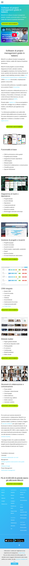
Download (22, 497)
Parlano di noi (4, 504)
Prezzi (2, 495)
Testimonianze (14, 522)
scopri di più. (21, 553)
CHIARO (14, 563)
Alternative (13, 525)
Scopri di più (7, 306)
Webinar (12, 495)
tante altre (7, 79)
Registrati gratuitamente (9, 23)
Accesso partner (23, 530)
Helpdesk (13, 492)
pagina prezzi (4, 120)
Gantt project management (8, 470)
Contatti (3, 501)
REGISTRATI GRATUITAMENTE (9, 215)
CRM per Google (5, 466)
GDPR (15, 99)
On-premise (16, 87)
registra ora (12, 102)
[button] (2, 2)
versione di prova (5, 436)
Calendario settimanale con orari (9, 457)
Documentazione (23, 500)
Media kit (3, 498)
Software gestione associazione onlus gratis (12, 461)
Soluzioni (13, 520)
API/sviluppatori (23, 517)
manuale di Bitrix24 (7, 423)
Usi (11, 528)
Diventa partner (23, 527)
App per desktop (23, 515)
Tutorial (12, 498)
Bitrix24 (3, 492)
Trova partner (23, 524)
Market (21, 507)
